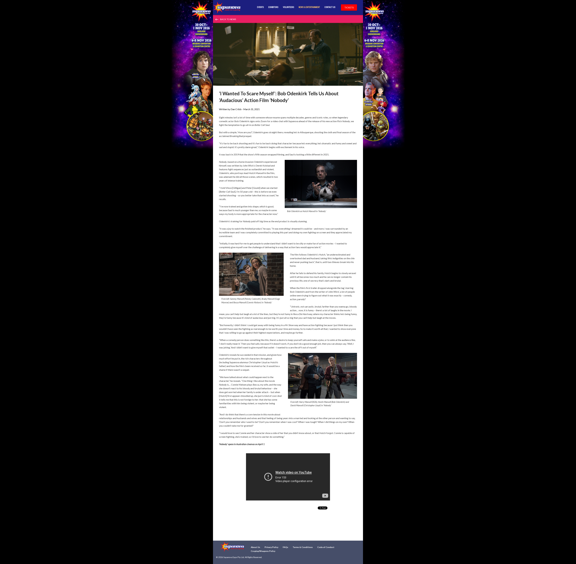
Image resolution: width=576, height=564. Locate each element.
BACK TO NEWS (225, 19)
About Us (255, 547)
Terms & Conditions (303, 547)
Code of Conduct (325, 547)
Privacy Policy (271, 547)
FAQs (285, 547)
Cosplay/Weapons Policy (263, 551)
